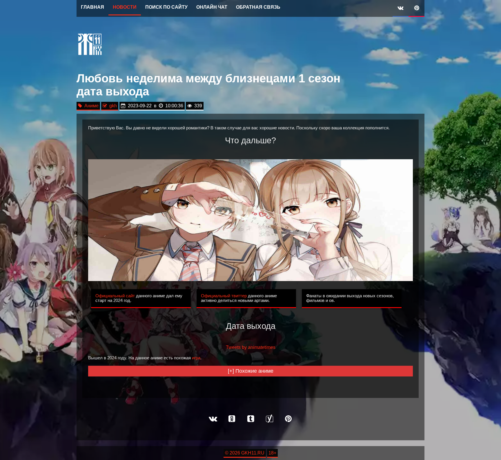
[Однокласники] (231, 419)
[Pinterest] (416, 8)
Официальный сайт (115, 296)
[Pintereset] (288, 419)
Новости (125, 7)
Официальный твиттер (224, 296)
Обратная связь (258, 7)
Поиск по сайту (166, 7)
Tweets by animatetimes (250, 347)
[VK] (401, 8)
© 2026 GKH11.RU (244, 452)
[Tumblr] (250, 419)
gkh (112, 105)
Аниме (90, 105)
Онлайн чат (211, 7)
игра (196, 358)
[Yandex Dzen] (269, 419)
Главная (92, 7)
